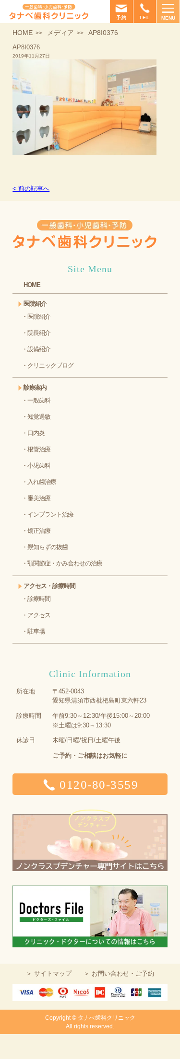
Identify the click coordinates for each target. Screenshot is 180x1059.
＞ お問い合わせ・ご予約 (119, 973)
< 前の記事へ (30, 188)
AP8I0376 (26, 47)
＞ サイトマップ (49, 973)
